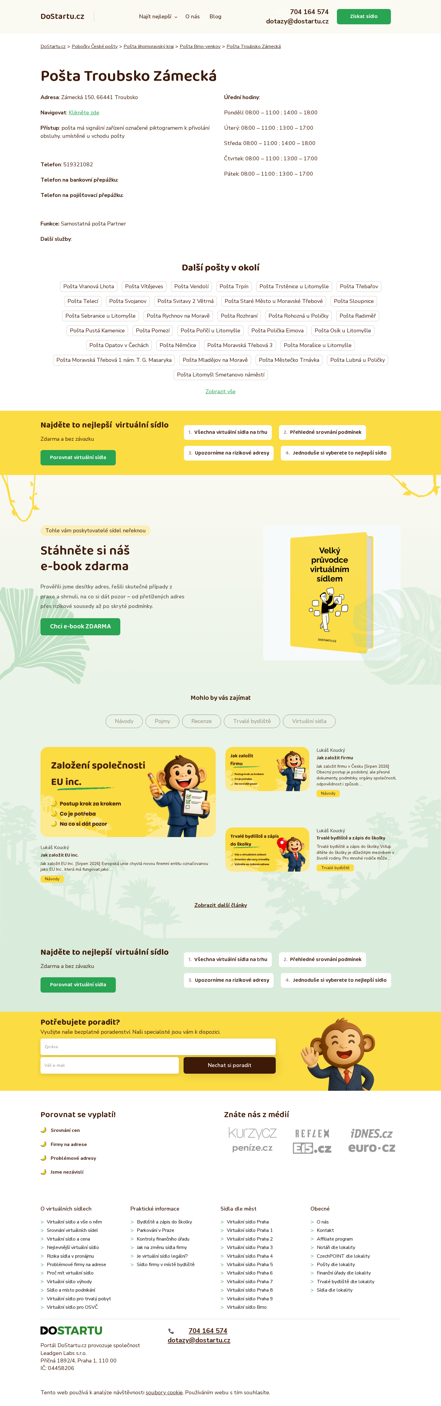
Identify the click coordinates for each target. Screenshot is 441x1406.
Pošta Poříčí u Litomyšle (210, 330)
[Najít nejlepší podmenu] (176, 16)
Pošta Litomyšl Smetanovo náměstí (220, 374)
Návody (124, 721)
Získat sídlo (364, 16)
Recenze (201, 721)
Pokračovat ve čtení (128, 863)
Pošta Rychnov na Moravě (178, 315)
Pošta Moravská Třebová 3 (240, 345)
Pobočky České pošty (95, 46)
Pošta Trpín (234, 286)
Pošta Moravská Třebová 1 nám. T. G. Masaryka (114, 360)
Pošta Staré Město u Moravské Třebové (274, 301)
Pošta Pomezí (153, 330)
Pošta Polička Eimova (277, 330)
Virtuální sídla (309, 721)
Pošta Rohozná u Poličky (298, 315)
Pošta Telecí (83, 301)
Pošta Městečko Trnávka (289, 360)
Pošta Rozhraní (239, 315)
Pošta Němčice (178, 345)
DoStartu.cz (62, 16)
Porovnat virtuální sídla (78, 457)
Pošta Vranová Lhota (88, 286)
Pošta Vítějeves (144, 286)
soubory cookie (164, 1392)
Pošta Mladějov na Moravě (215, 360)
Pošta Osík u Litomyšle (343, 330)
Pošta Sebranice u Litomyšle (100, 315)
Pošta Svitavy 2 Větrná (186, 301)
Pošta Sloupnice (354, 301)
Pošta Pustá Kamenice (97, 330)
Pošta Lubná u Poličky (357, 360)
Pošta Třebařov (359, 286)
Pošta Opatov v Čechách (118, 345)
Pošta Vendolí (191, 286)
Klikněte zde (84, 112)
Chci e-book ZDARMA (80, 626)
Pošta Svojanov (127, 301)
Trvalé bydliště (252, 721)
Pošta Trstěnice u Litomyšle (294, 286)
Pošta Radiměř (358, 315)
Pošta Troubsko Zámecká (253, 46)
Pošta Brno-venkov (200, 46)
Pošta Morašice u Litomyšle (318, 345)
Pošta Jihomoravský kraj (149, 46)
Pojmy (162, 721)
